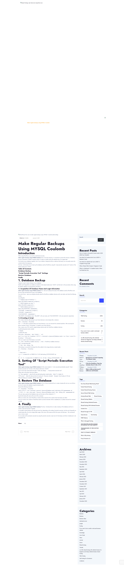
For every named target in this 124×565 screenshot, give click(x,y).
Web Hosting (51, 3)
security (81, 540)
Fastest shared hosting (86, 387)
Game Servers (84, 415)
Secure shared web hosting (87, 393)
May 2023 (82, 467)
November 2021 (83, 484)
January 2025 (82, 459)
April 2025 (82, 452)
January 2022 (82, 479)
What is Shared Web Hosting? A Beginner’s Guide (91, 266)
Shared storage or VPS (86, 411)
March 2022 (82, 474)
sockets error (84, 408)
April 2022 (82, 471)
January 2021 (82, 498)
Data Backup (94, 415)
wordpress (82, 561)
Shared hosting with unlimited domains (90, 405)
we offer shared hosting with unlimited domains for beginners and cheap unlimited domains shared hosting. (92, 339)
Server (81, 542)
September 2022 (83, 469)
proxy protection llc (85, 438)
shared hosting (97, 396)
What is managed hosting (87, 421)
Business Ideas (83, 518)
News (81, 537)
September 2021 (83, 489)
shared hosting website (86, 399)
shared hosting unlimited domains (89, 402)
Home (44, 3)
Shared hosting (83, 545)
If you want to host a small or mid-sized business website (91, 332)
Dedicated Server (83, 3)
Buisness (81, 513)
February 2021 (83, 496)
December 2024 (83, 462)
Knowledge (82, 532)
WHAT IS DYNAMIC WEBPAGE (88, 432)
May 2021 (82, 491)
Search (81, 237)
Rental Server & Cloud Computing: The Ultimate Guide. (94, 358)
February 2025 (83, 457)
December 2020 (83, 501)
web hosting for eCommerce (86, 558)
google (81, 523)
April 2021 (82, 494)
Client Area (99, 3)
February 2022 (83, 476)
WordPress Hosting (62, 3)
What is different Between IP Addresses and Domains (93, 369)
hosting (92, 326)
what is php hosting (85, 435)
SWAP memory (84, 418)
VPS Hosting (73, 3)
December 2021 (83, 481)
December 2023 (83, 464)
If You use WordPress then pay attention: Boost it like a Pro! (94, 364)
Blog (24, 122)
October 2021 (83, 486)
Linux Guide (82, 535)
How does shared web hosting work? (90, 384)
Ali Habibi (26, 238)
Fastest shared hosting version (88, 390)
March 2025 (82, 454)
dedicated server (83, 521)
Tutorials (81, 547)
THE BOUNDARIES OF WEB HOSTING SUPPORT (90, 428)
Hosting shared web (86, 396)
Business (92, 321)
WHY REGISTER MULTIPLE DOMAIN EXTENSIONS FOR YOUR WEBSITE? (89, 424)
